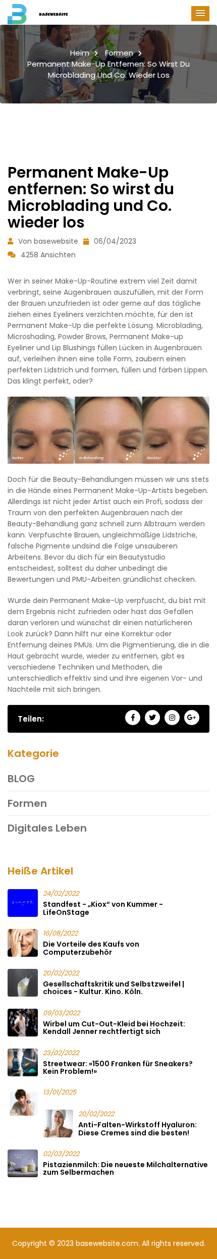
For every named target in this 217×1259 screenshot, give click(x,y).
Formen (119, 52)
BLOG (21, 779)
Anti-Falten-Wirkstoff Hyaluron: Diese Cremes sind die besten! (137, 1128)
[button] (200, 13)
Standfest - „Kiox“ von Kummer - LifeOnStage (103, 908)
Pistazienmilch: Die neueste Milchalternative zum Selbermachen (125, 1168)
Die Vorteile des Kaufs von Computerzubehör (91, 948)
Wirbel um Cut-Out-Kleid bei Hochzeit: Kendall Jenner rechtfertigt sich (114, 1027)
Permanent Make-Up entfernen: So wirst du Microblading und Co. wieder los (108, 69)
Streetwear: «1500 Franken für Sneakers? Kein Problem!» (118, 1067)
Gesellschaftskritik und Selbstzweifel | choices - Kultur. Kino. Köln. (113, 988)
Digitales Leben (47, 828)
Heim (79, 52)
